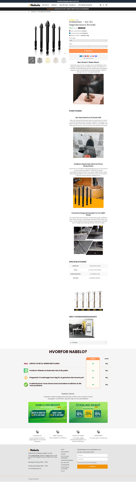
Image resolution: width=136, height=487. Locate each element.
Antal (70, 44)
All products (46, 5)
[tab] (88, 343)
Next (65, 36)
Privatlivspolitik (65, 465)
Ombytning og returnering (65, 468)
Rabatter (54, 5)
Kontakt (63, 454)
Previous (30, 36)
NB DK (37, 479)
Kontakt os (73, 5)
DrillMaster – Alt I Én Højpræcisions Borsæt (41, 11)
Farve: (72, 38)
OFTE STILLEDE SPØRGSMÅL (65, 457)
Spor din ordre (64, 5)
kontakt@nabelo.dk (34, 468)
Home (62, 449)
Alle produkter (65, 452)
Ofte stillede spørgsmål (85, 5)
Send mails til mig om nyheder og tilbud (88, 462)
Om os (63, 471)
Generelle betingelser (67, 460)
